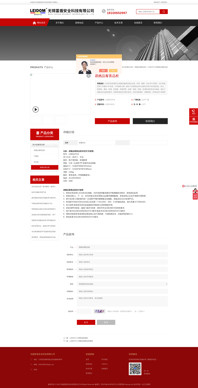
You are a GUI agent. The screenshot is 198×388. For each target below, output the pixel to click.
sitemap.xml (129, 384)
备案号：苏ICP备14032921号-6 (106, 384)
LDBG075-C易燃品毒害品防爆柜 (81, 341)
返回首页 (157, 2)
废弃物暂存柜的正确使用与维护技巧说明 (45, 198)
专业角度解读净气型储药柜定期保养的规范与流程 (45, 231)
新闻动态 (79, 23)
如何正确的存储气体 (39, 192)
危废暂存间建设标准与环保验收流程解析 (45, 220)
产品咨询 (112, 121)
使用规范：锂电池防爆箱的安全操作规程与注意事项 (45, 237)
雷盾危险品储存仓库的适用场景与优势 (45, 209)
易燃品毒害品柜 (140, 67)
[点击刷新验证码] (99, 311)
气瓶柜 (36, 156)
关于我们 (60, 23)
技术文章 (118, 23)
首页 (87, 359)
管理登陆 (121, 384)
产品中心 (99, 23)
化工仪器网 (146, 384)
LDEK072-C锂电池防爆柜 (79, 338)
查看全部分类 (45, 167)
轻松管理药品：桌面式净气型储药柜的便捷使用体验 (45, 226)
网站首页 (41, 23)
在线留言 (138, 23)
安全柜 (36, 162)
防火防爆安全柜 (127, 67)
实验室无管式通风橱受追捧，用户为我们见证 (45, 215)
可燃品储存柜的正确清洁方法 (42, 203)
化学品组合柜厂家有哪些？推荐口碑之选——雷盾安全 (45, 186)
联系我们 (164, 2)
